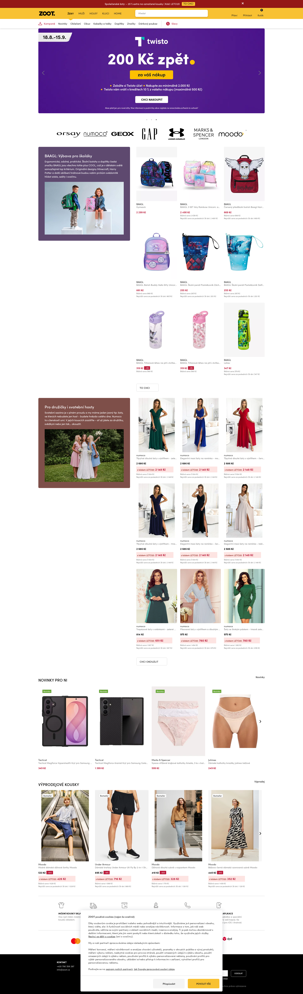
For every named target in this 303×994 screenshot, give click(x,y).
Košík (260, 12)
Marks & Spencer (161, 760)
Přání (234, 15)
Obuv (87, 23)
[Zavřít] (243, 4)
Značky (131, 23)
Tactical (42, 760)
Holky (93, 13)
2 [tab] (151, 119)
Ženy (71, 13)
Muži (81, 13)
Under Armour (102, 864)
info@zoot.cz (63, 969)
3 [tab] (156, 119)
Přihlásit (247, 15)
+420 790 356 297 (65, 966)
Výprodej (259, 781)
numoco (140, 455)
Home (118, 13)
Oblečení (75, 23)
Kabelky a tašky (102, 23)
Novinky (62, 23)
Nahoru (295, 975)
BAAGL (139, 204)
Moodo (42, 864)
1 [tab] (146, 119)
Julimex (212, 760)
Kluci (105, 13)
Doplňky (119, 23)
